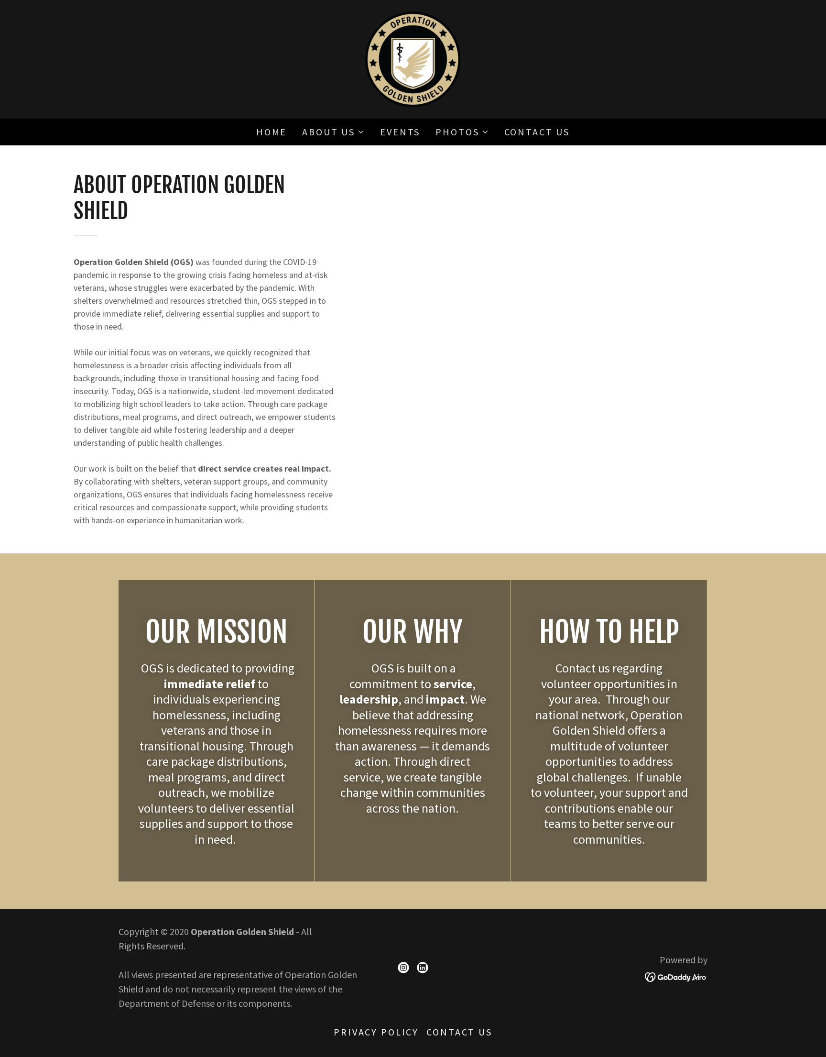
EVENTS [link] (400, 132)
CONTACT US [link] (537, 132)
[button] (333, 132)
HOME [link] (271, 132)
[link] (413, 58)
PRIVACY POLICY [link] (376, 1032)
